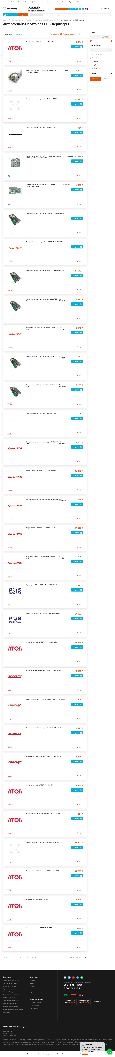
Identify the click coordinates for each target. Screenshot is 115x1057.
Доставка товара (35, 1002)
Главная (5, 20)
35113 (51, 899)
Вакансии (14, 2)
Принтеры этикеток (9, 986)
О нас (32, 983)
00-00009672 (62, 357)
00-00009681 (59, 242)
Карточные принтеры (10, 989)
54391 (57, 871)
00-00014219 (63, 328)
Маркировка (73, 2)
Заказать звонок (61, 9)
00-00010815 (62, 443)
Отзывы (59, 2)
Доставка (21, 2)
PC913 (57, 613)
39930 (54, 642)
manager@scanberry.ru (36, 11)
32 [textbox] (76, 957)
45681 (56, 413)
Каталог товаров (16, 20)
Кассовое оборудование (11, 1000)
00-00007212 (59, 270)
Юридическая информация (38, 992)
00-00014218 (62, 300)
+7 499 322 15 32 (34, 7)
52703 (55, 99)
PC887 (55, 585)
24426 (62, 699)
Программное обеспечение (11, 995)
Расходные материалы (10, 1003)
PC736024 (68, 156)
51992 (57, 842)
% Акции (65, 2)
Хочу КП (74, 9)
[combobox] (20, 34)
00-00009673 (62, 385)
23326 (59, 756)
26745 (59, 671)
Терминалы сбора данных (11, 980)
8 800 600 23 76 (34, 9)
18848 (59, 728)
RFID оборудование (9, 998)
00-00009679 (51, 470)
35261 (53, 785)
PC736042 (66, 185)
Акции (32, 986)
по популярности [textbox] (18, 34)
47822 (56, 127)
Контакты (43, 2)
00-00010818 (62, 557)
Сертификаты (51, 2)
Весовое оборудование (10, 992)
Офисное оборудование (10, 1006)
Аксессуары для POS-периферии (45, 20)
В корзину (76, 47)
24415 (66, 70)
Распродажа (23, 15)
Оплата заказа (34, 1005)
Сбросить (107, 79)
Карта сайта (34, 1008)
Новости (37, 2)
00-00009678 (50, 528)
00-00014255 (59, 213)
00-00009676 (62, 500)
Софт (32, 2)
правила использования (72, 1054)
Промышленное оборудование (13, 1009)
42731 (60, 813)
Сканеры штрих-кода (10, 983)
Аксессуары (28, 20)
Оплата (27, 2)
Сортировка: (8, 34)
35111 (51, 928)
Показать (95, 79)
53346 (53, 42)
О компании (6, 2)
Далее (34, 957)
